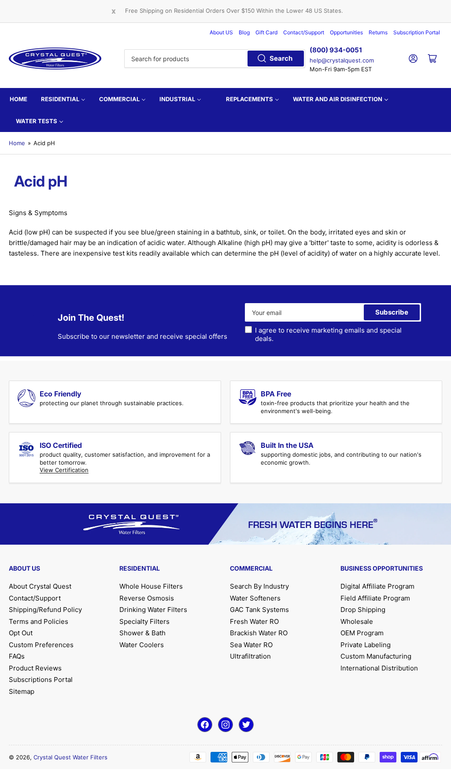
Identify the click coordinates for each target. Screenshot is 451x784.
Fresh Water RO (254, 621)
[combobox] (214, 58)
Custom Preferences (41, 645)
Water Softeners (255, 598)
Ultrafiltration (250, 656)
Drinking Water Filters (153, 609)
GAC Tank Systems (259, 609)
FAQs (17, 656)
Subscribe (391, 312)
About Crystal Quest (40, 586)
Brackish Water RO (259, 633)
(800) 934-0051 (336, 50)
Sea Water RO (251, 645)
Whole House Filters (151, 586)
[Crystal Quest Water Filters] (55, 59)
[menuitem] (18, 99)
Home (17, 143)
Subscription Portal (416, 32)
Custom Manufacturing (375, 656)
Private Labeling (365, 645)
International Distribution (379, 668)
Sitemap (21, 691)
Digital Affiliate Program (377, 586)
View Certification (64, 469)
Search (281, 58)
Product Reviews (35, 668)
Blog (244, 32)
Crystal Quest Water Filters (70, 757)
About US (221, 32)
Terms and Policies (38, 621)
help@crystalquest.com (342, 60)
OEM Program (362, 633)
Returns (378, 32)
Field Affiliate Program (375, 598)
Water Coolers (141, 645)
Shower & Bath (142, 633)
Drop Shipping (362, 609)
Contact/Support (303, 32)
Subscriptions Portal (41, 679)
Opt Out (21, 633)
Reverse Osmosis (146, 598)
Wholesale (356, 621)
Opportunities (346, 32)
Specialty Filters (144, 621)
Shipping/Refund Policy (45, 609)
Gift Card (266, 32)
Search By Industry (259, 586)
